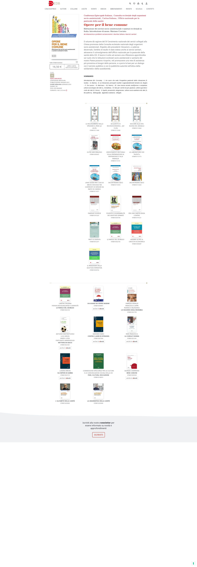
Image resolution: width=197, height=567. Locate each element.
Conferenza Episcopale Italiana (98, 15)
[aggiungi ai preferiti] (77, 62)
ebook (103, 9)
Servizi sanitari (131, 34)
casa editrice (50, 9)
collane (73, 9)
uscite (84, 9)
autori (63, 9)
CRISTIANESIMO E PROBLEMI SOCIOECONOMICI (99, 34)
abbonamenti (116, 9)
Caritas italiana (120, 34)
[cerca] (130, 3)
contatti (150, 9)
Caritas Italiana (109, 18)
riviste (129, 9)
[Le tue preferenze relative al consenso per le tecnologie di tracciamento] (193, 563)
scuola (139, 9)
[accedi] (146, 3)
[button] (58, 90)
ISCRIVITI (98, 434)
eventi (94, 9)
